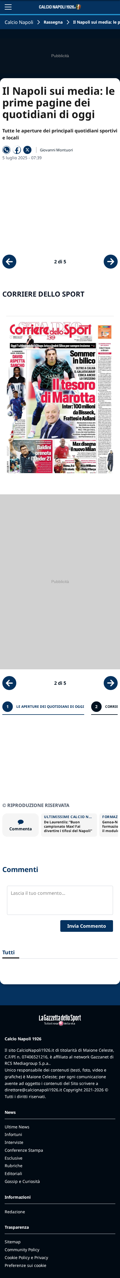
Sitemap (13, 1241)
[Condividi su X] (27, 150)
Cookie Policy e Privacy (26, 1257)
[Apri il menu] (8, 6)
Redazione (15, 1211)
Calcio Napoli (19, 22)
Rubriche (13, 1165)
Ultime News (17, 1127)
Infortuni (13, 1134)
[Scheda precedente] (9, 262)
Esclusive (13, 1158)
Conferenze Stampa (24, 1150)
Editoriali (13, 1173)
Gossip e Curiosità (22, 1181)
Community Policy (22, 1249)
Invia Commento (86, 926)
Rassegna (53, 22)
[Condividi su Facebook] (17, 150)
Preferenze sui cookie (25, 1265)
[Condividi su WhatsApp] (6, 150)
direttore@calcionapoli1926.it (33, 1090)
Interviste (14, 1142)
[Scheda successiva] (111, 262)
